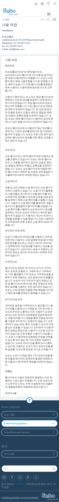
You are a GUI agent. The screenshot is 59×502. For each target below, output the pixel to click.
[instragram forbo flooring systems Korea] (4, 477)
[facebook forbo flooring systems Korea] (12, 477)
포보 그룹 (9, 414)
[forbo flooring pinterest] (28, 477)
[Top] (29, 400)
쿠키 (49, 484)
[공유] (48, 19)
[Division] (36, 3)
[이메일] (54, 19)
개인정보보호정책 (35, 484)
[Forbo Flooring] (11, 11)
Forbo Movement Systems (17, 432)
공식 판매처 (7, 484)
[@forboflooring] (36, 477)
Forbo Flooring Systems (15, 423)
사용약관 (20, 484)
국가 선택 (9, 453)
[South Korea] (42, 3)
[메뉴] (48, 3)
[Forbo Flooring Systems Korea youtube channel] (20, 477)
